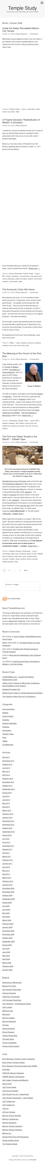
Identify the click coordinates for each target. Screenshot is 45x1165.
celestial (5, 423)
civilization (22, 554)
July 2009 (6, 906)
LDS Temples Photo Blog (11, 1000)
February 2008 (7, 966)
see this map (25, 505)
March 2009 (6, 920)
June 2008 (6, 952)
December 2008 (8, 931)
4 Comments (34, 292)
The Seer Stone (8, 1039)
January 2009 (7, 927)
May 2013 (6, 803)
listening (8, 396)
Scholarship (13, 421)
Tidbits (11, 343)
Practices (18, 551)
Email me (21, 621)
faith (17, 423)
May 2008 (6, 955)
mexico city (6, 112)
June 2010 (6, 867)
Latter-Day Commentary (11, 996)
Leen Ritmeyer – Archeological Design (16, 1004)
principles (24, 279)
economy (30, 343)
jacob (24, 556)
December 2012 (8, 821)
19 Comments (34, 359)
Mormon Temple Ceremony (12, 1126)
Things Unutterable (9, 1042)
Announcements (8, 709)
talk (30, 426)
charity (8, 276)
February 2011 (7, 860)
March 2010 (6, 877)
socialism (5, 281)
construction (31, 109)
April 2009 (6, 916)
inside (38, 109)
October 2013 (7, 785)
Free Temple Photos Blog (11, 989)
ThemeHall (32, 1160)
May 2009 (6, 913)
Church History (7, 716)
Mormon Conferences (10, 1119)
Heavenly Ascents (9, 993)
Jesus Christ (7, 1084)
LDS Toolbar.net (8, 1105)
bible (12, 554)
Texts (4, 737)
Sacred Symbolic (8, 1028)
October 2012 (7, 828)
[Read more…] (34, 268)
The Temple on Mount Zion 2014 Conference (18, 696)
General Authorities (15, 273)
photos (12, 112)
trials (23, 345)
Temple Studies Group (10, 1140)
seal (26, 426)
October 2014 (7, 764)
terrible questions (8, 562)
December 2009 (8, 888)
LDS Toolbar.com (8, 1101)
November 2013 (8, 782)
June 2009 (6, 909)
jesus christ (29, 423)
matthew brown (32, 556)
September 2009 (8, 899)
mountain (5, 559)
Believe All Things (9, 986)
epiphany (22, 399)
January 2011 (7, 863)
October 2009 (7, 895)
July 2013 (6, 796)
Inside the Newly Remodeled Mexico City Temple (20, 29)
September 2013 (8, 789)
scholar (29, 559)
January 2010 (7, 885)
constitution (15, 276)
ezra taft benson (24, 276)
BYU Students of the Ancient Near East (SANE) (19, 1066)
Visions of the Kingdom (10, 1046)
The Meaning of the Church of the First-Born (22, 355)
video (17, 112)
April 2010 (6, 874)
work (27, 345)
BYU (3, 276)
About (11, 621)
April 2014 (6, 775)
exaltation (11, 423)
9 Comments (34, 442)
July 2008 (6, 948)
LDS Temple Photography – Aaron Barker (17, 1098)
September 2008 (8, 941)
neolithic (12, 559)
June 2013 (6, 800)
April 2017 (6, 757)
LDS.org (5, 1108)
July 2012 (6, 839)
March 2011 (6, 856)
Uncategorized (7, 744)
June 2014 (6, 768)
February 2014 (7, 778)
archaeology (6, 554)
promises (21, 426)
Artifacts (12, 551)
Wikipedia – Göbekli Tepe (12, 513)
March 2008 (6, 962)
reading (40, 394)
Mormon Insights (8, 1018)
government (38, 276)
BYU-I (37, 421)
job (15, 345)
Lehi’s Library (7, 1007)
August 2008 (7, 945)
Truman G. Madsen (11, 367)
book (16, 554)
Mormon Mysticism (9, 1021)
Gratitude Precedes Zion (11, 689)
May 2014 (6, 771)
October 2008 (7, 938)
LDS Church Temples (10, 1091)
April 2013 (6, 807)
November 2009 (8, 892)
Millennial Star (7, 1011)
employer (5, 345)
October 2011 (7, 849)
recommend (38, 279)
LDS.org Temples (8, 1112)
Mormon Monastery (9, 1122)
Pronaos (5, 1025)
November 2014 (8, 761)
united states (13, 281)
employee (37, 343)
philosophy (11, 279)
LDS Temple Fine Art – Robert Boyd (15, 1094)
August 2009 (7, 902)
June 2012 (6, 842)
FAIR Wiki (6, 1069)
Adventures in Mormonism (12, 982)
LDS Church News (9, 1087)
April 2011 (6, 853)
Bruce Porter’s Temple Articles (13, 1062)
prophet (30, 279)
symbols (35, 559)
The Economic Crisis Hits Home (18, 289)
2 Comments (34, 34)
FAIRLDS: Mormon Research (13, 1073)
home (11, 345)
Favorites (5, 720)
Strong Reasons (8, 1032)
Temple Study (22, 7)
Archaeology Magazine (14, 484)
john (35, 423)
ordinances (6, 426)
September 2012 (8, 831)
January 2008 (7, 970)
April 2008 (6, 959)
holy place (9, 556)
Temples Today (14, 109)
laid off (19, 345)
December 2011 (8, 846)
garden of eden (32, 554)
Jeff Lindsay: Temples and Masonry (15, 1080)
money (4, 279)
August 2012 (7, 835)
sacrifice (23, 559)
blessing (24, 343)
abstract (28, 492)
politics (17, 279)
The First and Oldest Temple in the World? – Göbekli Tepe (19, 438)
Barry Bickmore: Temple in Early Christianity (18, 1059)
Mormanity (6, 1014)
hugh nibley (18, 556)
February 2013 (7, 814)
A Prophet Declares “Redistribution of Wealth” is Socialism (21, 121)
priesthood (13, 426)
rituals (18, 559)
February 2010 (7, 881)
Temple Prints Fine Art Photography (15, 1137)
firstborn (22, 423)
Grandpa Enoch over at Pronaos (14, 481)
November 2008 (8, 934)
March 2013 (6, 810)
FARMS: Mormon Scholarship (13, 1076)
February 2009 (7, 924)
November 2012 (8, 824)
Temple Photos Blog (9, 1035)
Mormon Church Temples (11, 1115)
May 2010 (6, 870)
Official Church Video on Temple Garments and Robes (22, 693)
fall (32, 276)
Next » (26, 570)
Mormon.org (6, 1133)
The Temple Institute (9, 1144)
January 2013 (7, 817)
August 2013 (7, 792)
